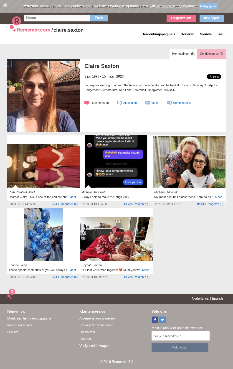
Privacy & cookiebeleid (96, 325)
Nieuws (12, 332)
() (64, 204)
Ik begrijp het (208, 6)
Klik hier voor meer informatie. (174, 6)
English (217, 298)
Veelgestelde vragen (94, 346)
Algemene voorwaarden (97, 318)
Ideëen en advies (20, 325)
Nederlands (200, 298)
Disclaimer (87, 332)
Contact (85, 339)
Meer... (74, 197)
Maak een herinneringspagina (29, 318)
